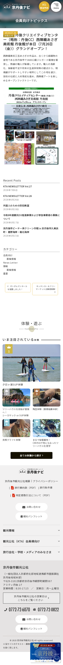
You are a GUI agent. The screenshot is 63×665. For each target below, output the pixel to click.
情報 (5, 266)
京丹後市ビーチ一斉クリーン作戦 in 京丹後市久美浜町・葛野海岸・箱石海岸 (30, 230)
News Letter (10, 262)
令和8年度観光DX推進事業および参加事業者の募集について (31, 216)
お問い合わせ (33, 506)
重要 (5, 273)
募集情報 (11, 258)
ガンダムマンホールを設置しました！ (17, 287)
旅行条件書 (46, 487)
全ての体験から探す (30, 455)
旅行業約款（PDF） (26, 488)
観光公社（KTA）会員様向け (21, 541)
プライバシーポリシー (45, 481)
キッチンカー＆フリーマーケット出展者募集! (46, 287)
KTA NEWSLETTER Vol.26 (17, 195)
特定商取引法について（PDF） (33, 495)
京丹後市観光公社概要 (17, 481)
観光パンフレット (33, 516)
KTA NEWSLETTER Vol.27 (17, 186)
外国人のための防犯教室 (16, 205)
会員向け (8, 255)
